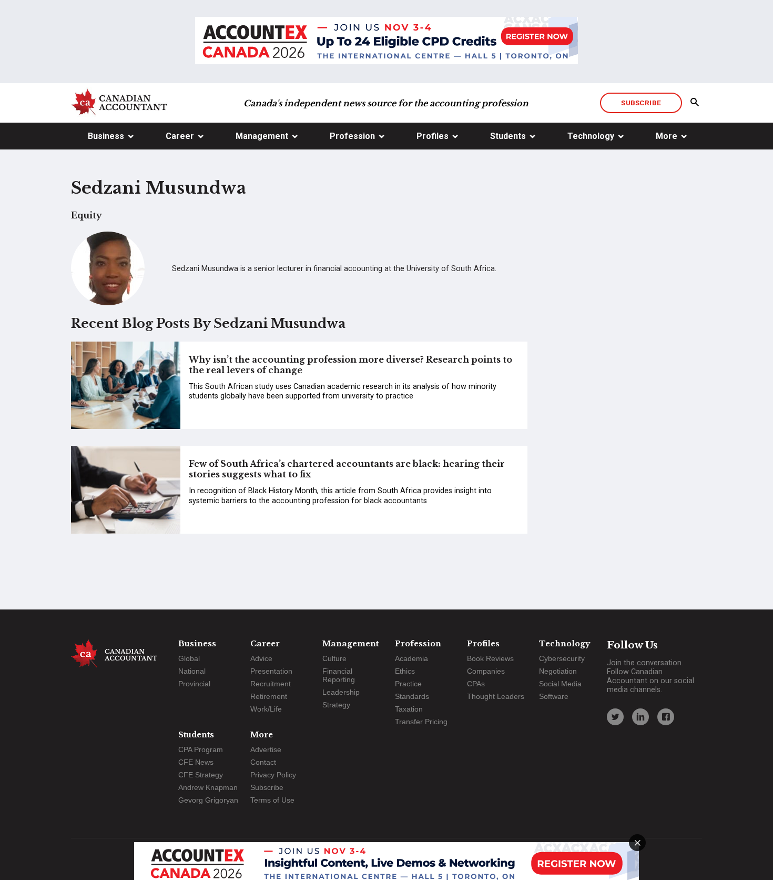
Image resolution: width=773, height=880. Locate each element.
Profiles (432, 136)
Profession (352, 136)
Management (262, 136)
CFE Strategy (200, 775)
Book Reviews (490, 658)
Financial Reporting (338, 675)
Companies (486, 671)
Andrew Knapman (208, 787)
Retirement (268, 696)
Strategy (336, 705)
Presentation (271, 671)
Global (189, 658)
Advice (261, 658)
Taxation (409, 709)
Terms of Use (272, 800)
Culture (334, 658)
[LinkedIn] (640, 716)
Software (553, 696)
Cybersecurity (562, 658)
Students (508, 136)
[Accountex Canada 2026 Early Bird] (386, 41)
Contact (263, 762)
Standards (412, 696)
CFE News (195, 762)
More (666, 136)
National (192, 671)
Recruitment (270, 683)
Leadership (341, 692)
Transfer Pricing (421, 721)
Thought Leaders (495, 696)
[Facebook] (665, 716)
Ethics (405, 671)
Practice (408, 683)
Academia (411, 658)
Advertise (265, 749)
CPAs (476, 683)
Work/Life (266, 709)
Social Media (560, 683)
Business (106, 136)
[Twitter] (615, 716)
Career (180, 136)
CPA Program (200, 749)
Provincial (194, 683)
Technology (590, 136)
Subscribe (640, 102)
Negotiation (558, 671)
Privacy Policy (273, 775)
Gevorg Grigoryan (208, 800)
